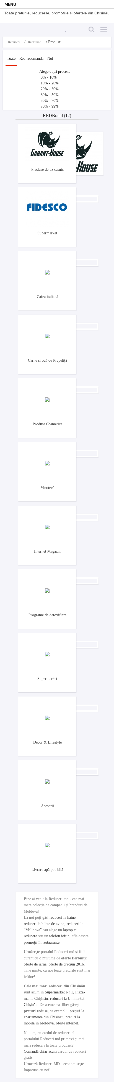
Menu (102, 26)
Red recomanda (31, 58)
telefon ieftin (59, 936)
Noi (50, 58)
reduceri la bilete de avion (44, 924)
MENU (10, 5)
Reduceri (14, 42)
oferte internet (67, 1023)
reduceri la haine (63, 917)
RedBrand (34, 42)
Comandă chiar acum (40, 1051)
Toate (11, 58)
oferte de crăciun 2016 (66, 964)
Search (91, 26)
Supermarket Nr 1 (59, 992)
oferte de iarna (35, 964)
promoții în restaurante (41, 942)
